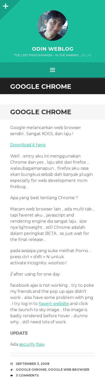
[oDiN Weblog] (52, 25)
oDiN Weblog (52, 49)
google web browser (68, 369)
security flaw (32, 344)
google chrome (31, 369)
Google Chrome (40, 112)
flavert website (54, 303)
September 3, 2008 (32, 364)
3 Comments (27, 375)
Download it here (28, 144)
